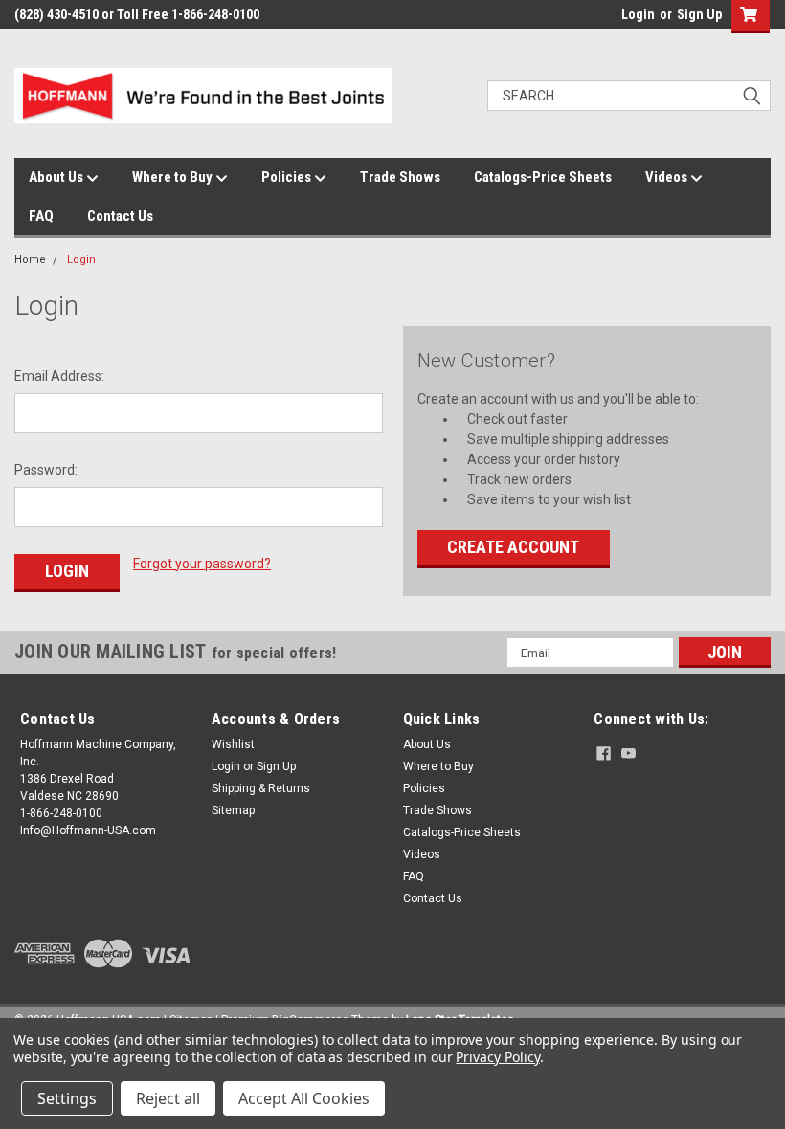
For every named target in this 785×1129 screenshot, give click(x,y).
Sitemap (233, 810)
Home (30, 260)
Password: (46, 469)
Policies (287, 177)
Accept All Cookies (304, 1098)
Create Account (513, 547)
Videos (667, 177)
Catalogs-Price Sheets (543, 177)
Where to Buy (173, 177)
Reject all (168, 1098)
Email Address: (59, 376)
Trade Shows (400, 177)
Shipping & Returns (261, 788)
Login (638, 14)
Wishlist (233, 744)
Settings (67, 1098)
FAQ (41, 216)
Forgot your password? (202, 563)
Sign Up (699, 14)
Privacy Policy (497, 1057)
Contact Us (120, 216)
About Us (57, 177)
